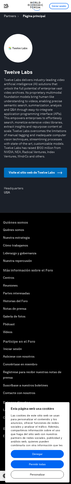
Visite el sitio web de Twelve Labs (32, 172)
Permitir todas (37, 464)
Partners (10, 16)
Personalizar (37, 474)
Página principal (34, 16)
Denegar (37, 454)
